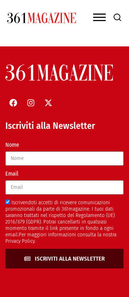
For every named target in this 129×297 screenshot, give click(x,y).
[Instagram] (31, 103)
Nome (12, 144)
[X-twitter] (48, 103)
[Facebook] (13, 103)
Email (11, 173)
